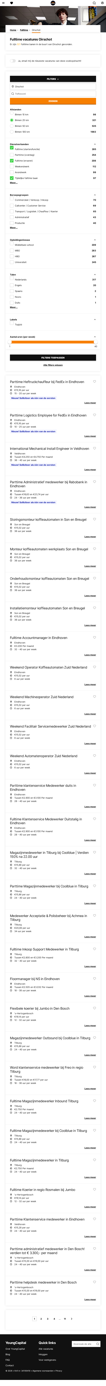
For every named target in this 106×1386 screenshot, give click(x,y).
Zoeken (53, 101)
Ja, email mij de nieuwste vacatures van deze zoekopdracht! (49, 60)
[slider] (10, 342)
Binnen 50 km (22, 126)
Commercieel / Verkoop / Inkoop (31, 200)
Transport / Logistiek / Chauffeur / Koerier (36, 211)
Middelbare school (24, 244)
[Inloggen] (102, 3)
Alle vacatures (46, 1348)
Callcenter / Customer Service (30, 205)
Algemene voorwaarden (42, 1371)
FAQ (8, 1359)
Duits (17, 302)
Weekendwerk (22, 166)
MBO (17, 250)
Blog (8, 1354)
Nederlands (20, 279)
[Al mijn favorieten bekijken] (11, 3)
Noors (18, 296)
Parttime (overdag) (24, 154)
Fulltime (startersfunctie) (27, 149)
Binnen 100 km (22, 131)
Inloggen (43, 1354)
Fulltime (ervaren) (24, 160)
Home (13, 30)
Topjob (18, 324)
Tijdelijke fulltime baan (26, 178)
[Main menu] (3, 3)
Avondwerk (20, 172)
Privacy (58, 1371)
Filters (51, 79)
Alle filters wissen (53, 365)
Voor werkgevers (47, 1359)
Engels (18, 285)
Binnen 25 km (22, 120)
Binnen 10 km (21, 114)
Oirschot (36, 30)
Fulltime (24, 30)
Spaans (18, 291)
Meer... (14, 182)
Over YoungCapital (15, 1348)
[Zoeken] (95, 3)
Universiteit (20, 262)
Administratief (22, 217)
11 (65, 1318)
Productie (20, 223)
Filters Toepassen (53, 357)
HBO (17, 256)
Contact (10, 1365)
